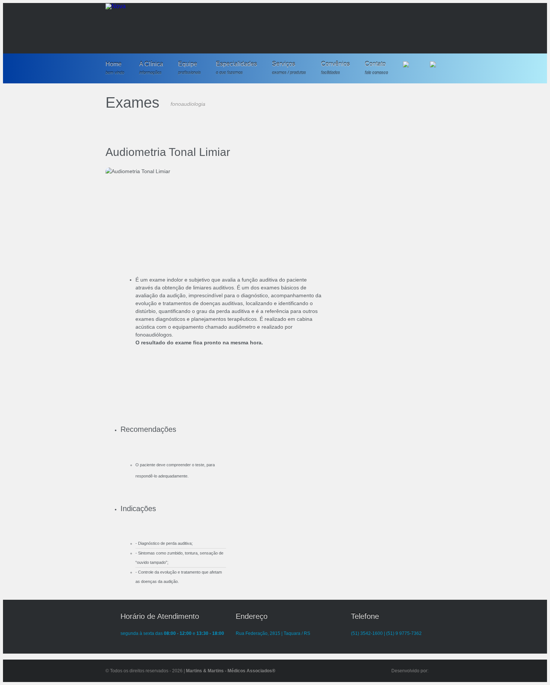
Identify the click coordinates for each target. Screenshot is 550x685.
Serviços (289, 68)
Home (115, 68)
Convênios (335, 68)
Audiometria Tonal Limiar (168, 152)
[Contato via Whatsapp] (436, 67)
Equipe (189, 68)
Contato (376, 68)
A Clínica (151, 68)
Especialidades (236, 68)
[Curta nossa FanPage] (409, 67)
